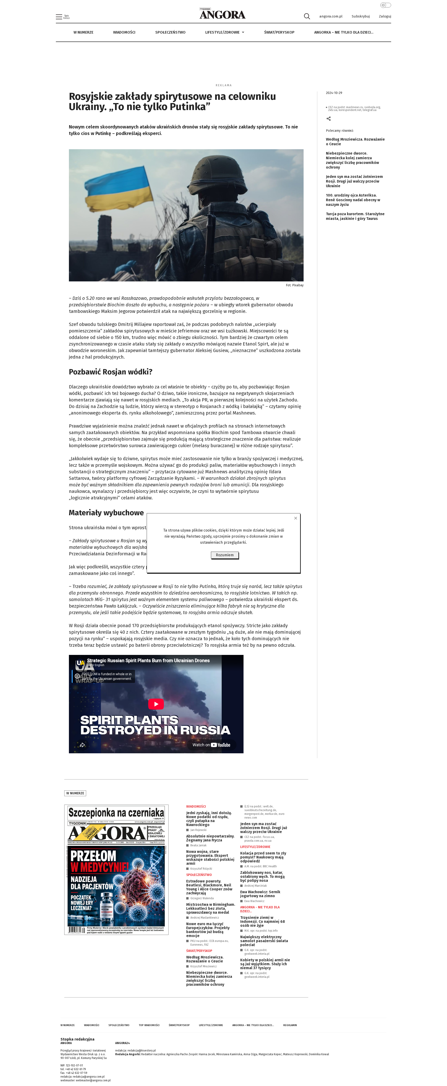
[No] (295, 518)
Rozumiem (225, 555)
